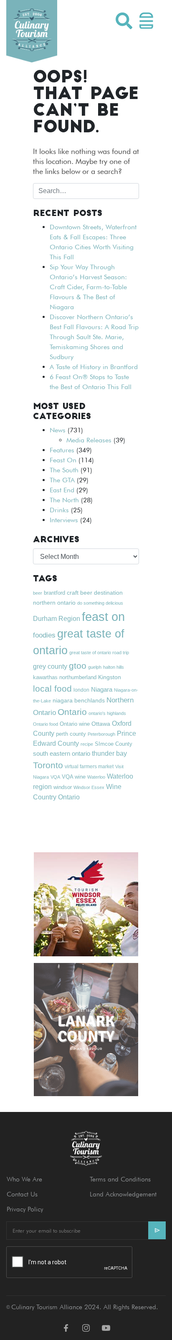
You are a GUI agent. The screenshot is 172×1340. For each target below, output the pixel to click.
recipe (87, 744)
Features (62, 450)
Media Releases (88, 440)
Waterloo (96, 776)
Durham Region (56, 618)
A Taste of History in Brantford (94, 367)
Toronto (48, 765)
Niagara (101, 689)
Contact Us (22, 1194)
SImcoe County (113, 744)
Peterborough (101, 734)
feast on (103, 616)
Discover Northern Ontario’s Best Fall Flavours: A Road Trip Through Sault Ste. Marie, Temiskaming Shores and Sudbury (94, 337)
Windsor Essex (88, 787)
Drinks (59, 510)
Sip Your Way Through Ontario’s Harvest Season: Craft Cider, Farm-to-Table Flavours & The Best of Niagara (88, 287)
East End (62, 490)
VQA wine (74, 777)
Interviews (64, 520)
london (81, 689)
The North (64, 500)
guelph (94, 667)
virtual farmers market (89, 766)
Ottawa (100, 723)
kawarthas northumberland (64, 677)
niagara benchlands (79, 700)
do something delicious (100, 603)
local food (52, 688)
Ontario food (45, 724)
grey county (50, 666)
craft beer (79, 592)
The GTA (62, 480)
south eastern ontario (61, 753)
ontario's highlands (107, 713)
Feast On (63, 460)
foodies (44, 635)
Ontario (72, 712)
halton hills (113, 667)
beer (37, 593)
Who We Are (24, 1179)
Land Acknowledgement (123, 1194)
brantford (54, 593)
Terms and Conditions (120, 1179)
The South (64, 470)
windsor (62, 787)
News (58, 430)
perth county (71, 734)
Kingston (109, 677)
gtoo (77, 665)
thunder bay (109, 753)
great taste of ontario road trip (99, 652)
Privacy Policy (25, 1209)
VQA (55, 776)
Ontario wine (75, 724)
